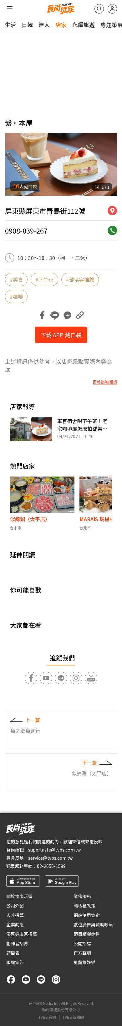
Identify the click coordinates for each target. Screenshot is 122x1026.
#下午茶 (44, 279)
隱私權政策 (84, 905)
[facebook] (11, 979)
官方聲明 (82, 953)
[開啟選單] (9, 9)
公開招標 (82, 943)
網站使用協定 (87, 915)
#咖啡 (16, 296)
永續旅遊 (83, 24)
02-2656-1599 (51, 866)
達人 (44, 24)
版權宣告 (15, 962)
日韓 (27, 24)
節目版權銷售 (87, 934)
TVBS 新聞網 (73, 1017)
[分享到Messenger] (67, 315)
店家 (61, 24)
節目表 (12, 953)
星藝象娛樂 (84, 962)
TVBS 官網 (47, 1017)
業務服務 (82, 896)
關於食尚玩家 (19, 896)
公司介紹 (15, 905)
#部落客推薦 (80, 279)
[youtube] (26, 979)
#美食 (16, 279)
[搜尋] (99, 9)
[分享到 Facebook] (42, 315)
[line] (41, 979)
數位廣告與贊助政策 (93, 924)
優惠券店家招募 (21, 934)
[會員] (112, 9)
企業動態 (15, 924)
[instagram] (56, 979)
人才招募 (15, 915)
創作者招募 (17, 943)
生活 (10, 24)
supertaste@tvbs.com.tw (54, 850)
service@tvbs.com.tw (50, 858)
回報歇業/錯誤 (105, 381)
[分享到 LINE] (54, 315)
